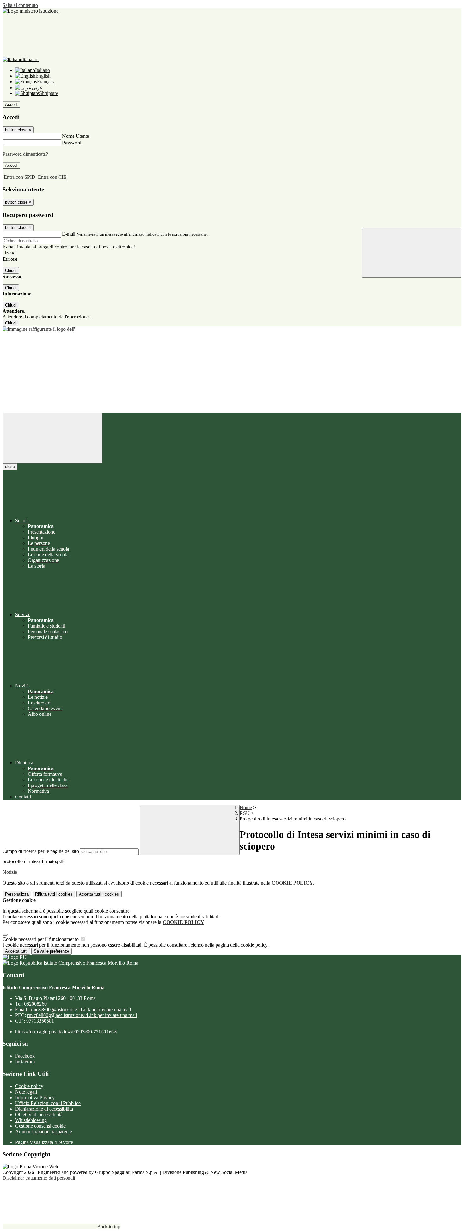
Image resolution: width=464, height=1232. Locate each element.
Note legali (26, 1092)
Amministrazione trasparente (43, 1131)
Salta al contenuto (20, 5)
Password (71, 142)
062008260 (35, 1004)
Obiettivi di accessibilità (38, 1114)
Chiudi (10, 270)
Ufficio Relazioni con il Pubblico (48, 1103)
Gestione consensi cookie (40, 1126)
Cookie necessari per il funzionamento (41, 939)
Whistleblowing (31, 1120)
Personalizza (17, 894)
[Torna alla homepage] (232, 329)
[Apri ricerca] (411, 253)
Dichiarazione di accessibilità (44, 1109)
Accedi (11, 104)
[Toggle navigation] (52, 438)
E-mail (68, 233)
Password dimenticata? (25, 154)
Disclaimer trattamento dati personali (39, 1178)
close (10, 466)
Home (246, 807)
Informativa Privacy (35, 1097)
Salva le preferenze (51, 951)
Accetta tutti (99, 894)
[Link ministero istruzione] (30, 11)
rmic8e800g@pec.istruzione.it (82, 1015)
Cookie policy (29, 1086)
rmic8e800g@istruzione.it (80, 1009)
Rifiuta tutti (54, 894)
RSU (245, 813)
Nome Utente (75, 136)
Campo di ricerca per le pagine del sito (41, 851)
